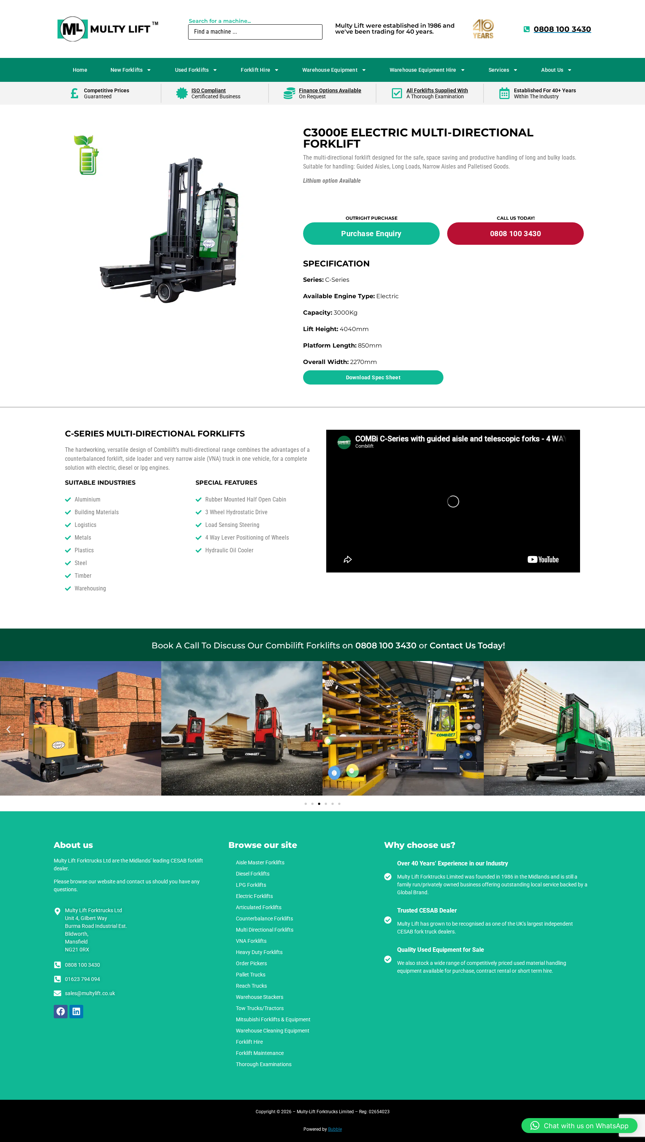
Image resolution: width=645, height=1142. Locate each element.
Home (80, 70)
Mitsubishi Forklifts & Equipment (273, 1019)
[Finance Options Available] (289, 93)
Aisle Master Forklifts (260, 862)
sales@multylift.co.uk (90, 993)
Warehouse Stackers (259, 997)
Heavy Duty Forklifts (259, 952)
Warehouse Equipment (330, 70)
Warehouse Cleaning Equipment (272, 1031)
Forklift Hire (255, 70)
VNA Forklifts (251, 941)
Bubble (335, 1129)
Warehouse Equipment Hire (423, 70)
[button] (8, 729)
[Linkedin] (76, 1012)
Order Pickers (251, 963)
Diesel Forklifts (252, 874)
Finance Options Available (330, 90)
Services (499, 70)
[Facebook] (61, 1012)
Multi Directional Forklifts (264, 930)
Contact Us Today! (467, 646)
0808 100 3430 (386, 646)
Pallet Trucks (250, 975)
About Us (552, 70)
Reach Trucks (251, 986)
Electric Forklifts (254, 896)
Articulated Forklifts (258, 907)
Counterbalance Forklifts (264, 919)
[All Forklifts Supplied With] (397, 93)
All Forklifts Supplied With (437, 90)
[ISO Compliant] (182, 93)
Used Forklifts (192, 70)
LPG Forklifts (251, 885)
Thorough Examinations (264, 1064)
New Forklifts (126, 70)
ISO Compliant (208, 90)
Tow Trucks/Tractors (260, 1008)
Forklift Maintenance (260, 1053)
